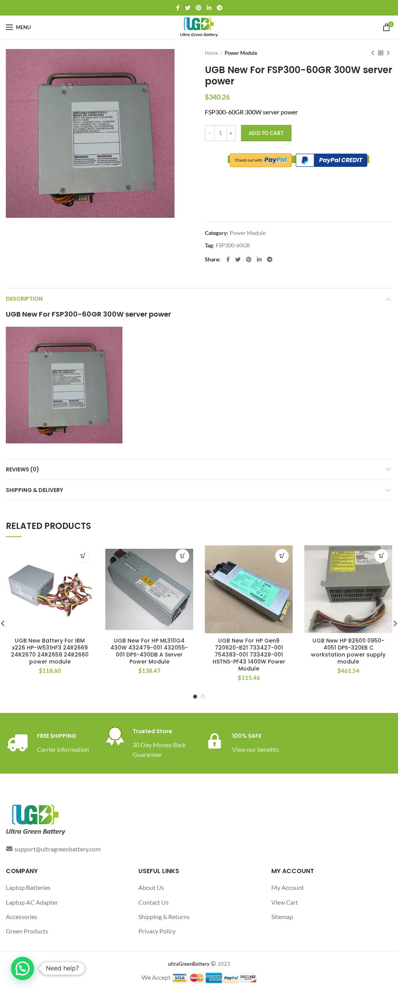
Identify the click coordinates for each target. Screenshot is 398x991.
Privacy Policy (157, 931)
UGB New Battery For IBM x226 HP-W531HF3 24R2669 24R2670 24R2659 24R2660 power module (50, 651)
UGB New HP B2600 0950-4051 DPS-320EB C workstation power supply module (348, 651)
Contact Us (153, 902)
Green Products (27, 931)
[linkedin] (209, 8)
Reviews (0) (22, 469)
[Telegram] (219, 8)
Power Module (241, 53)
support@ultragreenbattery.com (57, 849)
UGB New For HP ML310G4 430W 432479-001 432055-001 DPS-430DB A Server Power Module (149, 651)
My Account (287, 887)
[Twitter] (187, 8)
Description (24, 299)
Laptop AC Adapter (32, 902)
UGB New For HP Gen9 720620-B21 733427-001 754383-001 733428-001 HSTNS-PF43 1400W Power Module (249, 654)
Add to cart (266, 133)
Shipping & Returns (164, 916)
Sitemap (282, 916)
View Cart (284, 902)
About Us (151, 887)
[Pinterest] (198, 8)
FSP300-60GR (233, 245)
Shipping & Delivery (34, 490)
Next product (388, 53)
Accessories (21, 916)
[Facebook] (177, 8)
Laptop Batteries (28, 887)
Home (211, 53)
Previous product (373, 53)
